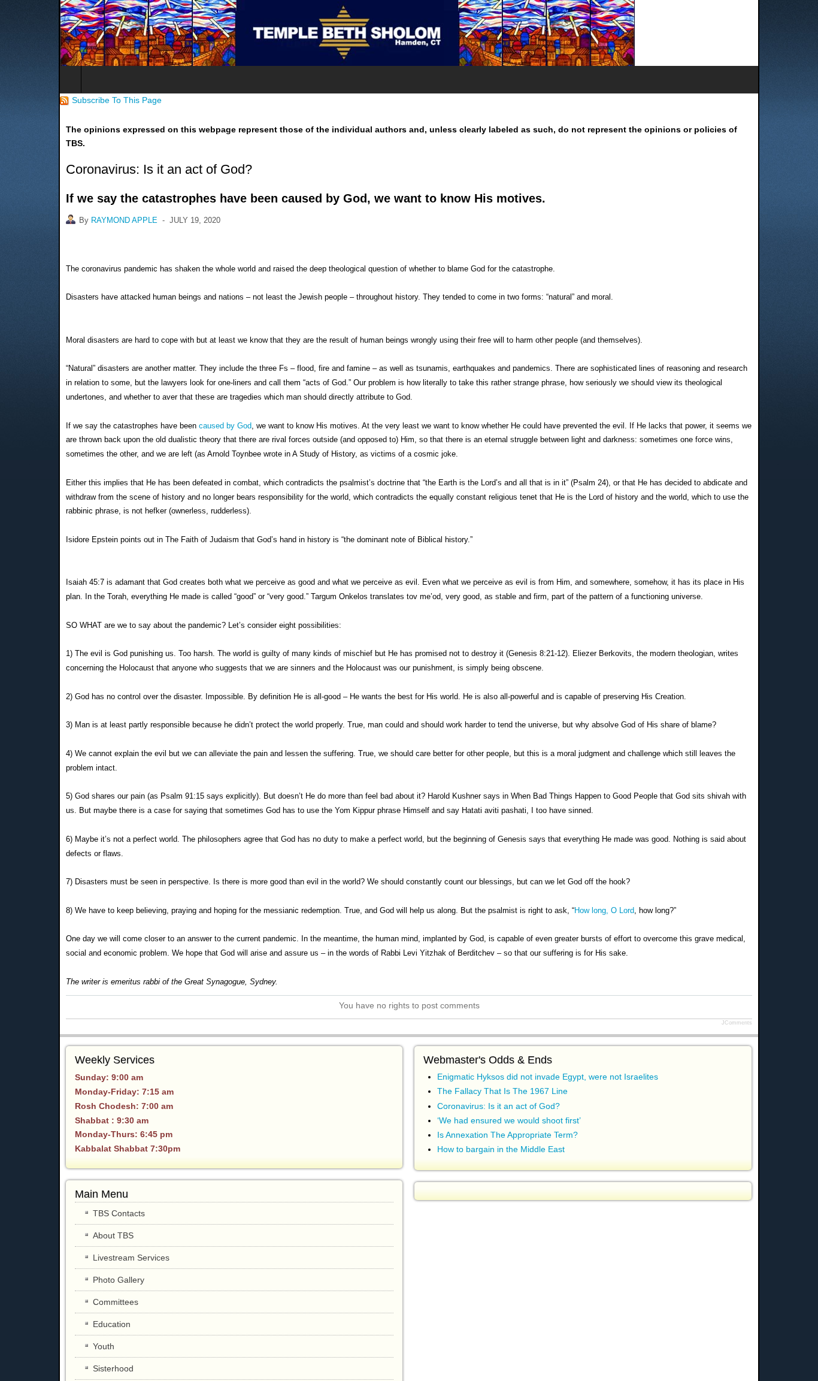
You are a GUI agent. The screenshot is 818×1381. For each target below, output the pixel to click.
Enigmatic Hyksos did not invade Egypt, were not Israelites (547, 1020)
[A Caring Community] (288, 33)
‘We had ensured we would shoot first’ (509, 1063)
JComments (795, 966)
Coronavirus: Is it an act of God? (498, 1048)
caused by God (166, 411)
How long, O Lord (545, 853)
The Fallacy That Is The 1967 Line (502, 1034)
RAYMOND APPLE (65, 206)
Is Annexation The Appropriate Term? (507, 1078)
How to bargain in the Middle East (501, 1092)
